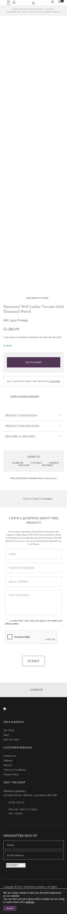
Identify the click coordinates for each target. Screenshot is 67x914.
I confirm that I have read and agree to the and (33, 622)
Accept (10, 908)
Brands (23, 9)
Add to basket (33, 362)
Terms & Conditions (14, 769)
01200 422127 (50, 478)
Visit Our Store (11, 739)
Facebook (36, 689)
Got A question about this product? (33, 381)
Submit (33, 661)
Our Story (8, 730)
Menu (8, 4)
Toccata (48, 9)
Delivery (7, 760)
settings (30, 902)
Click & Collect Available (24, 396)
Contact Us (9, 755)
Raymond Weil (36, 9)
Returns (7, 765)
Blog (6, 734)
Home (15, 9)
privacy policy (12, 623)
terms (55, 620)
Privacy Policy (11, 774)
